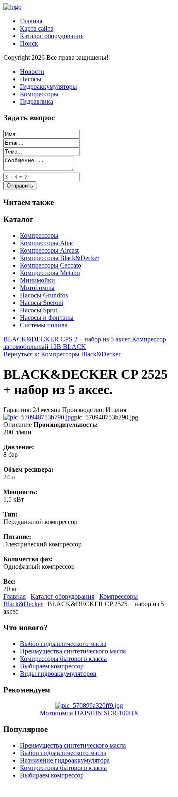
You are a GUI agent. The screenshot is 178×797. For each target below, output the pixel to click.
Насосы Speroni (41, 302)
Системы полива (43, 325)
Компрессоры (39, 93)
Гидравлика (36, 101)
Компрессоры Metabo (50, 272)
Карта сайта (36, 28)
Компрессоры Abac (47, 242)
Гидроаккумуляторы (48, 86)
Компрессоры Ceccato (50, 265)
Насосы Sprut (38, 310)
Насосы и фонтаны (47, 317)
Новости (32, 71)
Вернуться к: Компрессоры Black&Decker (61, 354)
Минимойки (37, 280)
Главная (31, 20)
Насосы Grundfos (44, 295)
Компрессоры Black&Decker (59, 257)
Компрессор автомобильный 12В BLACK (84, 343)
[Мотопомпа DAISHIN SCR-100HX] (89, 705)
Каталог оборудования (52, 35)
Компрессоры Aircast (49, 250)
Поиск (29, 43)
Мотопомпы (37, 287)
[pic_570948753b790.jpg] (38, 417)
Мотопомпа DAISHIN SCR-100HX (89, 713)
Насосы (30, 79)
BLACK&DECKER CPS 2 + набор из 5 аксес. (67, 339)
